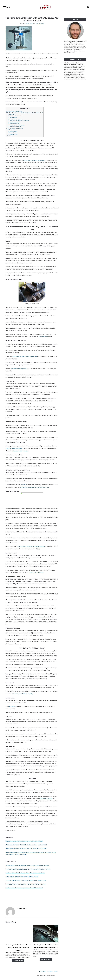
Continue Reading (18, 960)
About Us (50, 971)
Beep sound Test (12, 134)
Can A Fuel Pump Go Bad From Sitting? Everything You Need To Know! (26, 884)
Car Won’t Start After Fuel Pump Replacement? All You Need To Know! (26, 880)
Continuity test (12, 129)
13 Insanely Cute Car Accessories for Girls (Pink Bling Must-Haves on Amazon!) (18, 947)
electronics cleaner (42, 617)
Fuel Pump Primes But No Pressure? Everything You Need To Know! (25, 873)
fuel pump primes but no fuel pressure (34, 160)
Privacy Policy (42, 971)
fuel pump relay (43, 336)
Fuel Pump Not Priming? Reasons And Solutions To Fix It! (22, 876)
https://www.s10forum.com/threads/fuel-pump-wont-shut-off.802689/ (26, 848)
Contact (56, 971)
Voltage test (11, 132)
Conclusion (9, 136)
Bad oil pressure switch (14, 122)
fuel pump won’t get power (20, 451)
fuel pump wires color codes (14, 448)
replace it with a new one (36, 572)
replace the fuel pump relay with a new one (24, 356)
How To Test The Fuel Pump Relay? (14, 128)
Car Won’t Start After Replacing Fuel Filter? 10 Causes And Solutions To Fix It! (28, 869)
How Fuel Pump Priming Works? (14, 111)
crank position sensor (45, 798)
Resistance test (12, 131)
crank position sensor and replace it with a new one (34, 487)
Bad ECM (11, 114)
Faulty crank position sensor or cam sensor (18, 120)
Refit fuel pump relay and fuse (15, 119)
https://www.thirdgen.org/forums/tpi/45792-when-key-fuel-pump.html (26, 845)
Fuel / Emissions (39, 23)
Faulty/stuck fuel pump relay (15, 116)
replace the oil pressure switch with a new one (31, 546)
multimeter (12, 706)
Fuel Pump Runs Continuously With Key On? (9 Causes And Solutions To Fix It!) (24, 112)
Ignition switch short (13, 123)
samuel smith (29, 23)
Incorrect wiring (12, 117)
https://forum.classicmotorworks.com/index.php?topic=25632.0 (24, 841)
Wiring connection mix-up (14, 126)
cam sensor (24, 484)
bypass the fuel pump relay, (18, 368)
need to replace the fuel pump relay (23, 694)
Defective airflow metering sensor (16, 125)
